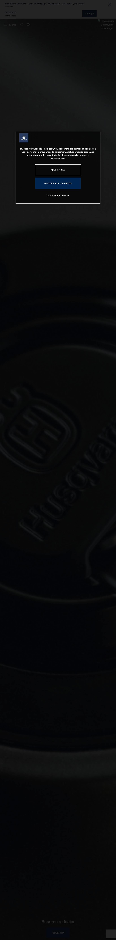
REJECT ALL (58, 170)
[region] (58, 168)
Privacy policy (55, 158)
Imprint (63, 158)
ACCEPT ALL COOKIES (58, 183)
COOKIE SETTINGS (58, 195)
